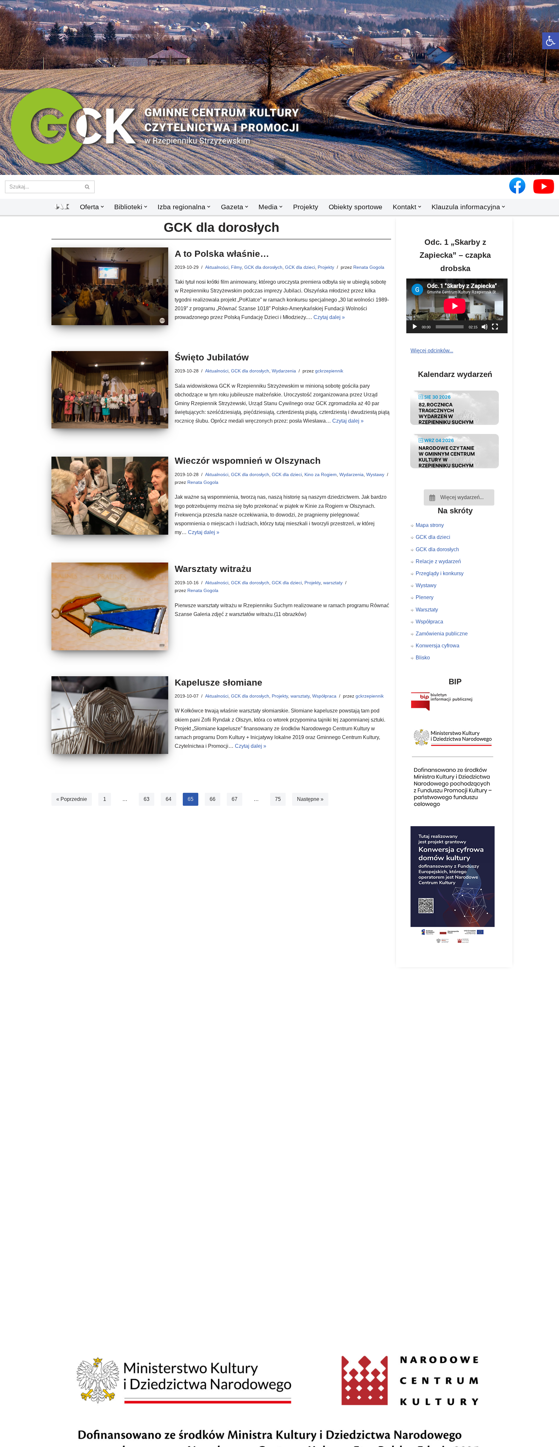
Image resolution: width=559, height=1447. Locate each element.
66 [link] (212, 799)
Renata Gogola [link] (368, 267)
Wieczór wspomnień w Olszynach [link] (248, 461)
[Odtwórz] (414, 327)
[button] (279, 164)
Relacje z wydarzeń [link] (438, 561)
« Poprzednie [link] (71, 799)
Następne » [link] (310, 799)
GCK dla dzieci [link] (300, 267)
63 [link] (146, 799)
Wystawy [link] (375, 474)
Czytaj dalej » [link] (329, 317)
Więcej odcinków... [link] (432, 350)
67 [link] (234, 799)
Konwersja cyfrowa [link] (437, 645)
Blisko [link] (423, 657)
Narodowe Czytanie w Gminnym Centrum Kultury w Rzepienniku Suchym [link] (447, 457)
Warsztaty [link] (427, 609)
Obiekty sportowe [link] (355, 207)
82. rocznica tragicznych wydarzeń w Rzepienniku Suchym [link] (446, 413)
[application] (459, 306)
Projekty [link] (305, 207)
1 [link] (104, 799)
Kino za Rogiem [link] (320, 474)
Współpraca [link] (324, 696)
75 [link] (278, 799)
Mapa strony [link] (430, 525)
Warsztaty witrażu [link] (213, 569)
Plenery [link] (424, 597)
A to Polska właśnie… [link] (222, 254)
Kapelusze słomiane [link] (218, 683)
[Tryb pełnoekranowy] (495, 327)
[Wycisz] (484, 327)
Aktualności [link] (216, 267)
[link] (550, 40)
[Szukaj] (87, 186)
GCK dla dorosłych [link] (263, 267)
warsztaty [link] (333, 582)
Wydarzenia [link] (284, 370)
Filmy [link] (236, 267)
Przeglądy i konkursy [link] (440, 573)
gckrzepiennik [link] (329, 370)
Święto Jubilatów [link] (212, 357)
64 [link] (168, 799)
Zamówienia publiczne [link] (442, 633)
